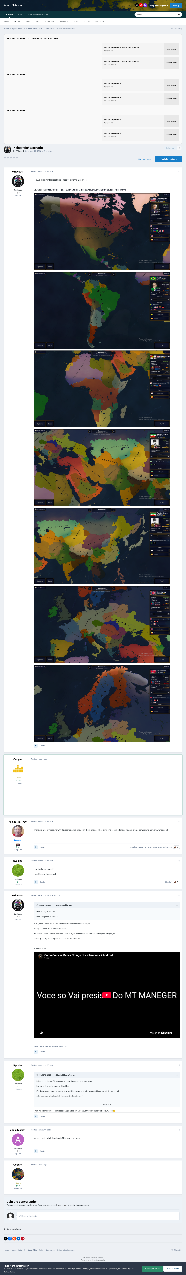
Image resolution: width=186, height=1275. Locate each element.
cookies (20, 1269)
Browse (9, 14)
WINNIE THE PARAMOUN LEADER (150, 847)
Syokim (17, 860)
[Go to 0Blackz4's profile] (7, 149)
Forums (17, 21)
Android (87, 21)
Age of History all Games (38, 14)
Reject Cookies (172, 1268)
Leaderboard (64, 21)
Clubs (6, 21)
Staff (37, 21)
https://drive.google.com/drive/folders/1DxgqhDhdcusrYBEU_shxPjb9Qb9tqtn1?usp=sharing (86, 190)
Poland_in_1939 (17, 821)
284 (18, 780)
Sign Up (176, 6)
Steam (76, 21)
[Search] (179, 14)
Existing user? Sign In (157, 6)
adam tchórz (17, 1130)
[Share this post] (179, 171)
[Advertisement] (83, 785)
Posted (42, 171)
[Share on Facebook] (10, 1238)
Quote (42, 746)
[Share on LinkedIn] (18, 1238)
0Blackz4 (20, 151)
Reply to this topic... (29, 1216)
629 (18, 847)
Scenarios (48, 151)
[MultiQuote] (36, 746)
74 (19, 1186)
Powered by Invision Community (93, 1260)
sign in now (62, 1205)
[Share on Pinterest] (23, 1238)
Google (17, 759)
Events (27, 21)
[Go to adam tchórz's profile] (18, 1139)
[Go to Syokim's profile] (18, 870)
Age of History (13, 5)
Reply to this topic (169, 159)
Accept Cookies (153, 1268)
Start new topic (144, 159)
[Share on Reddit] (14, 1238)
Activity (20, 14)
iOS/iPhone (99, 21)
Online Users (49, 21)
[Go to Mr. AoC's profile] (18, 769)
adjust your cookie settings (78, 1269)
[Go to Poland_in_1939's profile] (18, 831)
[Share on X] (6, 1238)
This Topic (169, 14)
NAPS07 (169, 847)
